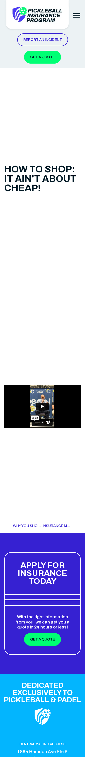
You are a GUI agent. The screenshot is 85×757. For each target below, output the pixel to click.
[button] (76, 16)
